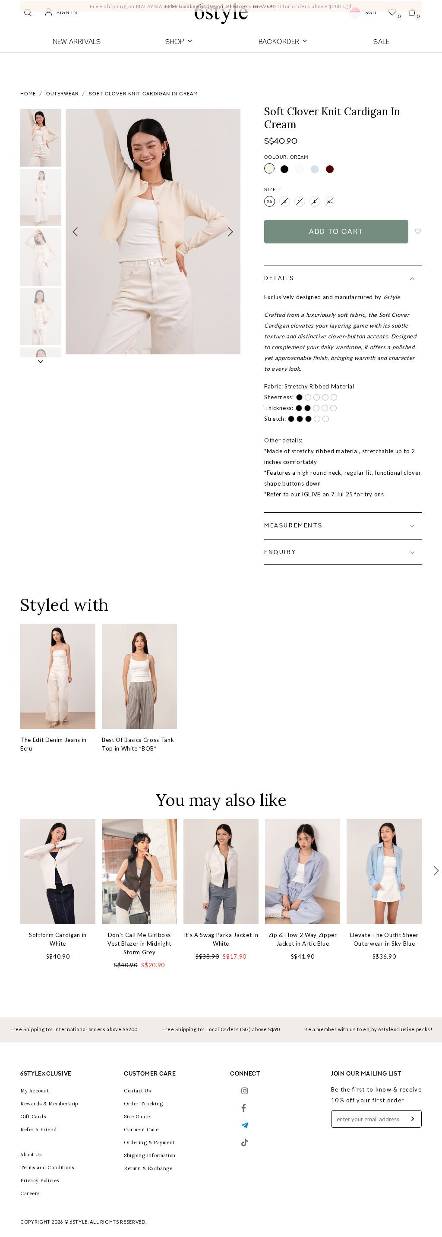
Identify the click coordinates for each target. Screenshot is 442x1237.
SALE (381, 41)
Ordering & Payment (149, 1142)
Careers (30, 1193)
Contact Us (137, 1091)
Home (28, 94)
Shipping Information (150, 1155)
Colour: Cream (286, 157)
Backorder (279, 41)
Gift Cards (33, 1117)
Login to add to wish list (418, 232)
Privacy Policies (39, 1180)
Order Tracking (143, 1104)
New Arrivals (77, 41)
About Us (30, 1155)
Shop (174, 41)
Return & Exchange (148, 1168)
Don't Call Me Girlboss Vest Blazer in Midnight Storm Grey (139, 943)
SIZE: (272, 190)
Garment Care (141, 1130)
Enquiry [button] (280, 552)
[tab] (343, 278)
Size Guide (137, 1117)
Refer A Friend (38, 1130)
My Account (34, 1091)
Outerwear (62, 94)
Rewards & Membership (49, 1104)
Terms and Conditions (47, 1167)
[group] (40, 138)
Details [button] (279, 278)
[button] (40, 361)
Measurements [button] (293, 526)
